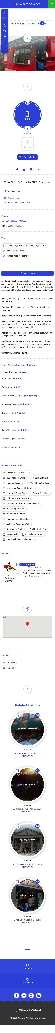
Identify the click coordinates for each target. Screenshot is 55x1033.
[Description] (4, 25)
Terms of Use (27, 968)
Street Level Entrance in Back (19, 473)
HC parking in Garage (15, 514)
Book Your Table (28, 273)
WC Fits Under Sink (38, 529)
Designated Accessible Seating (20, 488)
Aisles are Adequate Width (18, 524)
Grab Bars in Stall (14, 529)
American (10, 663)
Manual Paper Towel (34, 534)
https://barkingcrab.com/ (19, 202)
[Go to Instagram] (31, 995)
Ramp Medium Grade (15, 478)
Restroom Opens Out (15, 493)
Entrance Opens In (14, 483)
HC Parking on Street (15, 508)
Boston (27, 750)
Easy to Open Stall (41, 493)
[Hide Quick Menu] (4, 13)
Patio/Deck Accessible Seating (20, 539)
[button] (27, 949)
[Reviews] (4, 31)
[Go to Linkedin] (39, 995)
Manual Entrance (40, 478)
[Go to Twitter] (24, 995)
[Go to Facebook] (16, 995)
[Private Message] (4, 50)
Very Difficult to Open (39, 483)
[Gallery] (4, 19)
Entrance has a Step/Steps (18, 519)
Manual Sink (11, 534)
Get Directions (14, 198)
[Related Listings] (4, 43)
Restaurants (27, 756)
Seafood (10, 668)
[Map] (4, 37)
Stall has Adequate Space (17, 498)
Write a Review (30, 157)
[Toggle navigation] (4, 4)
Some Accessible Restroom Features (23, 503)
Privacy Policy (27, 983)
